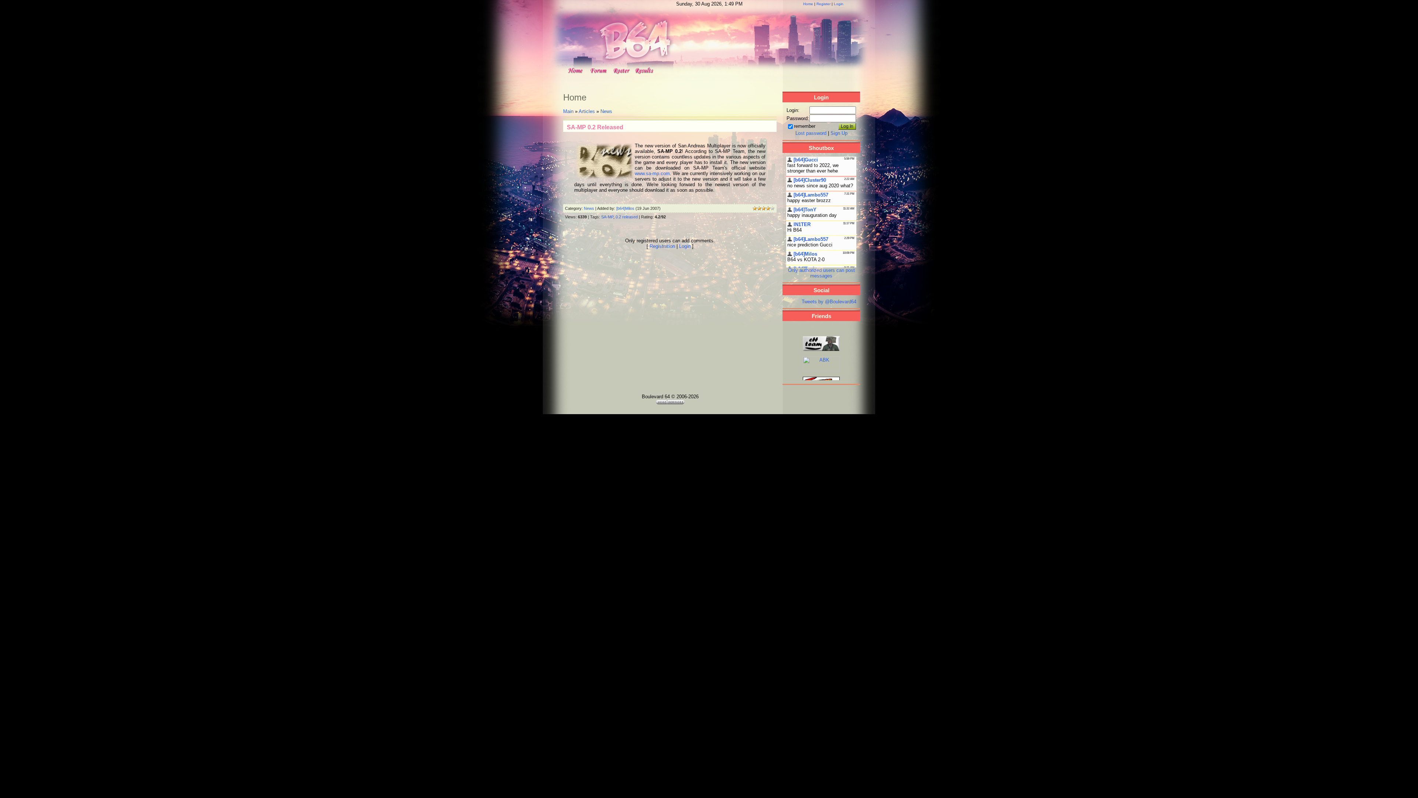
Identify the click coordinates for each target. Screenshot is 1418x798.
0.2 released (627, 217)
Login (838, 4)
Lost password (810, 133)
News (606, 111)
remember (804, 126)
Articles (587, 111)
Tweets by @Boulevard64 (829, 301)
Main (568, 111)
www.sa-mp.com (652, 173)
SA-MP (607, 217)
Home (808, 4)
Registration (662, 246)
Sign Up (838, 133)
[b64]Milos (625, 208)
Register (823, 4)
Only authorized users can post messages (821, 273)
